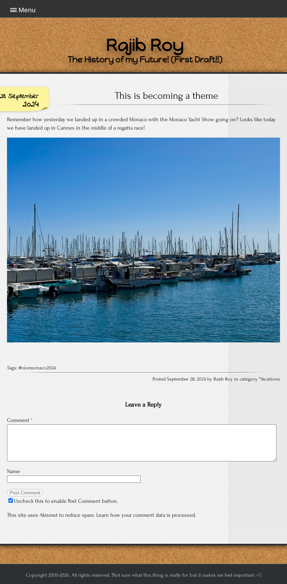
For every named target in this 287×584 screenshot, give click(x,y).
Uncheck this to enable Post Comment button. (66, 501)
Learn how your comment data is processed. (146, 515)
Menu (27, 10)
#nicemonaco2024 (37, 368)
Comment (20, 420)
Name (13, 471)
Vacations (270, 379)
